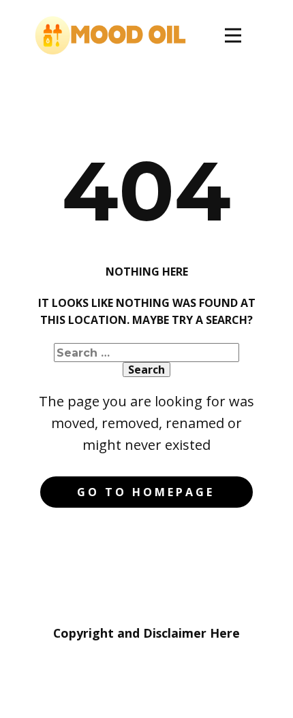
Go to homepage (146, 492)
